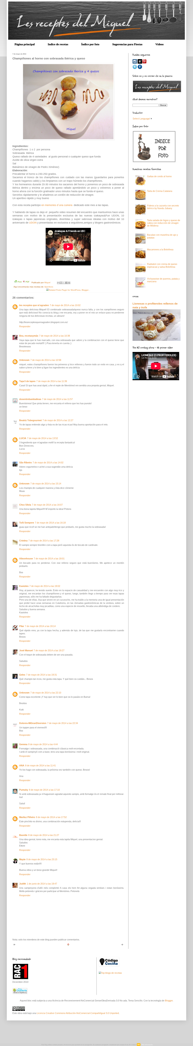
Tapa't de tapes (27, 381)
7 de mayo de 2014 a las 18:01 (49, 558)
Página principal (25, 44)
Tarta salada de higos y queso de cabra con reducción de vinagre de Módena (163, 223)
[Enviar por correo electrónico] (58, 282)
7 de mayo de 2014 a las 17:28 (43, 540)
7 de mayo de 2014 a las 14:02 (48, 462)
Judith (22, 884)
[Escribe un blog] (61, 282)
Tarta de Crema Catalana (159, 191)
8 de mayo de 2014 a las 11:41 (40, 765)
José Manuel (26, 650)
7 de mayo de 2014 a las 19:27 (49, 650)
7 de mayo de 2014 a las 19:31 (41, 675)
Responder (24, 326)
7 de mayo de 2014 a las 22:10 (45, 692)
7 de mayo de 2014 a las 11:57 (57, 399)
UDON (33, 222)
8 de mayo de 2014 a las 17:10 (44, 790)
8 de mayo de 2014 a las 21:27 (43, 835)
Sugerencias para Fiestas (127, 44)
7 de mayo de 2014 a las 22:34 (62, 723)
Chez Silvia (25, 505)
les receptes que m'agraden (34, 305)
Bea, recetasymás (28, 336)
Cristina (23, 540)
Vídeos (159, 44)
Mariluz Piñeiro (27, 817)
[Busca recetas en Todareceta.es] (110, 973)
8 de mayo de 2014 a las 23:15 (41, 859)
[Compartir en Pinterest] (69, 282)
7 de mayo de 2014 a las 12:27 (58, 420)
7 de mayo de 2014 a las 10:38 (54, 336)
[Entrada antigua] (122, 945)
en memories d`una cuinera (56, 205)
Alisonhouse (26, 558)
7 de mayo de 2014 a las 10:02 (65, 305)
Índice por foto (90, 44)
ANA (21, 765)
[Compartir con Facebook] (66, 282)
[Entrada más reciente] (14, 945)
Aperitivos (48, 287)
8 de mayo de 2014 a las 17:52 (51, 817)
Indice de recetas (58, 44)
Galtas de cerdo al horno (159, 176)
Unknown (24, 360)
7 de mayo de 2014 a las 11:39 (51, 381)
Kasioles (24, 586)
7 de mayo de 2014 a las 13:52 (42, 438)
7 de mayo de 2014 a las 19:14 (40, 626)
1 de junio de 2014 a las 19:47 (42, 884)
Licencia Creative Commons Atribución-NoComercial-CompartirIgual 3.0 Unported (78, 1013)
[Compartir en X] (63, 282)
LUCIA (22, 438)
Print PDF (24, 282)
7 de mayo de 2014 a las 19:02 (44, 586)
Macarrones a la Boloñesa (160, 249)
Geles (22, 675)
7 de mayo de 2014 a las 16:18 (50, 523)
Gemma (23, 744)
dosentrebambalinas (30, 399)
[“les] (140, 63)
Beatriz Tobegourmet (30, 420)
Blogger (169, 1000)
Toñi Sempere (26, 523)
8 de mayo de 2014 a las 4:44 (43, 744)
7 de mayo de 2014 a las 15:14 (45, 483)
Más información (147, 1044)
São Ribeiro (25, 462)
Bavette (23, 835)
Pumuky (23, 790)
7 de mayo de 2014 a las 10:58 (45, 360)
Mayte (22, 859)
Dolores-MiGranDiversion (32, 723)
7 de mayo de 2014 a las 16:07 (47, 505)
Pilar (21, 626)
